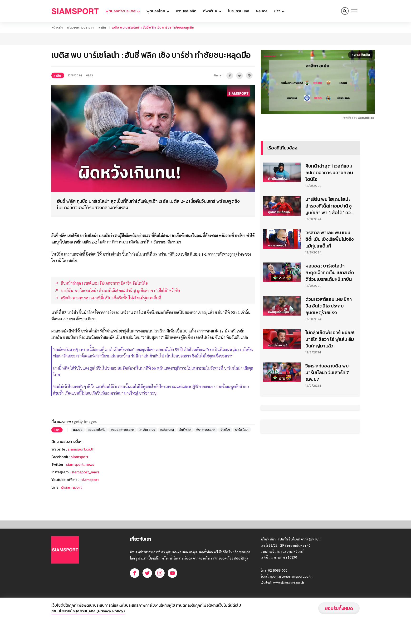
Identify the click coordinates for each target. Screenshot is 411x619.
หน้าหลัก (57, 27)
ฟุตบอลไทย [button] (156, 11)
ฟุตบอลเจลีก (186, 11)
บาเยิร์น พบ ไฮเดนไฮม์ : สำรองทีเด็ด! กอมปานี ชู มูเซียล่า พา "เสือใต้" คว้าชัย (329, 206)
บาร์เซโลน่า (242, 430)
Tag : (57, 430)
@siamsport (71, 487)
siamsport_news (80, 464)
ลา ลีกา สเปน (147, 430)
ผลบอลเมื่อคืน (96, 430)
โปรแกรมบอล (238, 11)
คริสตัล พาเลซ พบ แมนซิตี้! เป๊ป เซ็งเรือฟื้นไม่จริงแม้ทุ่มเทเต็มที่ (329, 239)
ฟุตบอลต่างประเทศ (80, 27)
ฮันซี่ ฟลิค (185, 430)
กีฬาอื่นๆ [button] (210, 11)
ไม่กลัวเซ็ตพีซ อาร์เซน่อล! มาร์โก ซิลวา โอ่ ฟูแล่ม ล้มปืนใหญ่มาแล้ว (329, 339)
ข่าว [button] (277, 11)
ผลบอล (262, 11)
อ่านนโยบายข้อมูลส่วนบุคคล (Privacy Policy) (88, 611)
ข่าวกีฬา (225, 430)
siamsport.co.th (81, 449)
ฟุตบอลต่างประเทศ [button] (121, 11)
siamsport (79, 457)
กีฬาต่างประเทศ (205, 430)
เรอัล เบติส (167, 430)
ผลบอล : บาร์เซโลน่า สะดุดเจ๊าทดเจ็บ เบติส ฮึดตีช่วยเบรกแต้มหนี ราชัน (329, 272)
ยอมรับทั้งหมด (339, 608)
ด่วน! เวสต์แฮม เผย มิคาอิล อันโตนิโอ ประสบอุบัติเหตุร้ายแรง (328, 306)
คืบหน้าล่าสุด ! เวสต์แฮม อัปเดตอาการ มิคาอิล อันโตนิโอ (329, 173)
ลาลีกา (102, 27)
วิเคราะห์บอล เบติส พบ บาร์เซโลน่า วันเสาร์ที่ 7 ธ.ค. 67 (327, 372)
